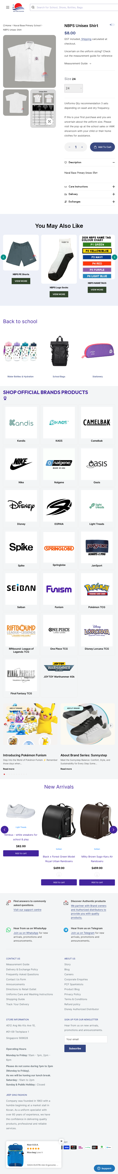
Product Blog (72, 989)
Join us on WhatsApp (26, 932)
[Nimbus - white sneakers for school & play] (21, 811)
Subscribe (75, 1048)
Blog (67, 969)
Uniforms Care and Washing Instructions (29, 994)
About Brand (16, 708)
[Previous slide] (3, 257)
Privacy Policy (72, 994)
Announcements (15, 984)
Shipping (86, 39)
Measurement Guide (17, 964)
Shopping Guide (15, 999)
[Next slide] (114, 257)
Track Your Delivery (17, 1004)
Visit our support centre (27, 909)
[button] (4, 774)
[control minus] (68, 147)
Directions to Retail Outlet (21, 989)
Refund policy (72, 1004)
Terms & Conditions (75, 999)
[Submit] (33, 7)
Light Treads (21, 827)
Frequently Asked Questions (22, 974)
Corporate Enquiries (76, 979)
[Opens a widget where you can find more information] (104, 1168)
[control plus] (83, 147)
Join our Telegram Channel (25, 1148)
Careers (68, 974)
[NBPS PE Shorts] (21, 252)
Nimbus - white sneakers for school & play (20, 837)
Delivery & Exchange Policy (22, 969)
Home (8, 25)
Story (67, 964)
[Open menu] (7, 7)
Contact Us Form (16, 979)
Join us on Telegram (82, 932)
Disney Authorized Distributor (81, 1009)
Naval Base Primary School (27, 25)
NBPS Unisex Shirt (12, 29)
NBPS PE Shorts (21, 274)
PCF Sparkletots (73, 984)
